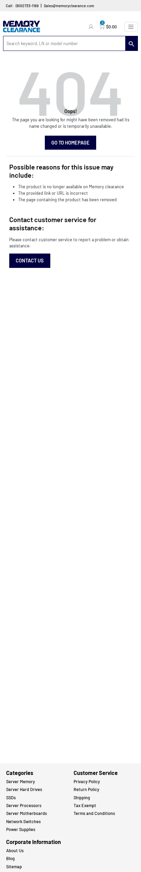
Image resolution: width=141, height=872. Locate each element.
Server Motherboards (26, 813)
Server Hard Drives (24, 789)
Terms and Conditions (94, 813)
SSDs (11, 797)
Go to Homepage (70, 143)
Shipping (82, 797)
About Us (15, 850)
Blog (10, 858)
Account (92, 26)
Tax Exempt (85, 805)
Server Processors (23, 805)
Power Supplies (20, 829)
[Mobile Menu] (131, 26)
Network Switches (23, 821)
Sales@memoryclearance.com (69, 5)
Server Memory (20, 781)
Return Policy (86, 789)
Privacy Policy (87, 781)
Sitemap (14, 866)
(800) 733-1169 (27, 5)
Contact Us (30, 260)
